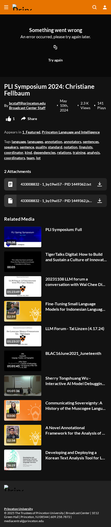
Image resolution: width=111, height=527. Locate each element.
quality (41, 147)
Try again (55, 60)
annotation (53, 141)
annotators (72, 141)
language (19, 141)
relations (64, 152)
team (31, 158)
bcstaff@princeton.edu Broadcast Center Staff (27, 105)
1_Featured (31, 132)
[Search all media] (94, 7)
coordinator (13, 152)
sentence (27, 147)
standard (55, 147)
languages (35, 141)
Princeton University (18, 509)
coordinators (14, 158)
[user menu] (105, 7)
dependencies (45, 152)
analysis (93, 152)
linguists (85, 147)
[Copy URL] (55, 48)
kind (28, 152)
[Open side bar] (6, 7)
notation (70, 147)
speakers (11, 147)
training (79, 152)
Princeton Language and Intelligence (71, 132)
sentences (91, 141)
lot (38, 158)
